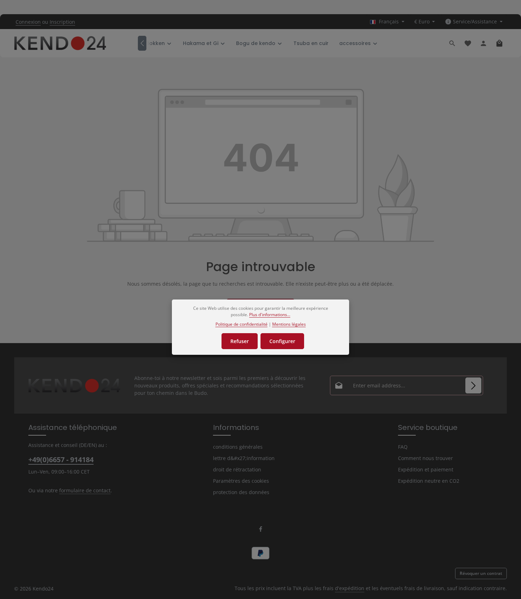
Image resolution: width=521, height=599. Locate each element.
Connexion (28, 21)
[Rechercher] (452, 43)
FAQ (403, 446)
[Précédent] (142, 43)
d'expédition (349, 588)
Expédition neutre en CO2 (428, 480)
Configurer (282, 341)
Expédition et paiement (425, 469)
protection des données (241, 492)
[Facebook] (261, 530)
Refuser (239, 341)
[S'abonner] (473, 385)
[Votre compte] (483, 43)
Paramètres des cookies (241, 480)
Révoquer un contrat (481, 573)
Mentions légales (289, 324)
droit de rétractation (237, 469)
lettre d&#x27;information (244, 458)
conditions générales (238, 446)
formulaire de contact (85, 490)
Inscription (62, 21)
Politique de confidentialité (241, 324)
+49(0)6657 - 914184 (61, 459)
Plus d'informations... (269, 315)
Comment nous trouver (425, 458)
